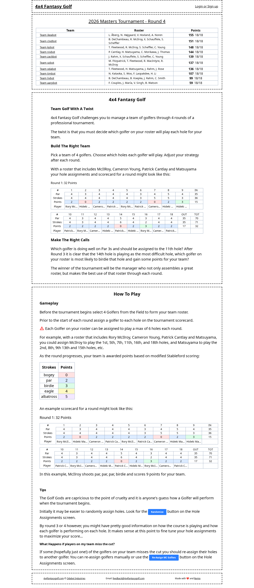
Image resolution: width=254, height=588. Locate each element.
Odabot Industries (76, 578)
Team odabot (48, 69)
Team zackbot (48, 56)
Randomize (157, 511)
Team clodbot (48, 41)
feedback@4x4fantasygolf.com (128, 578)
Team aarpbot (48, 83)
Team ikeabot (48, 35)
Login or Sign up (206, 6)
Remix (197, 578)
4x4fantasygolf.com (54, 578)
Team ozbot (47, 62)
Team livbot (47, 78)
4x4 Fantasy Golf (53, 6)
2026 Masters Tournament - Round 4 (127, 21)
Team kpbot (47, 47)
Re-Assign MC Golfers (164, 557)
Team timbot (47, 73)
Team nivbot (47, 52)
